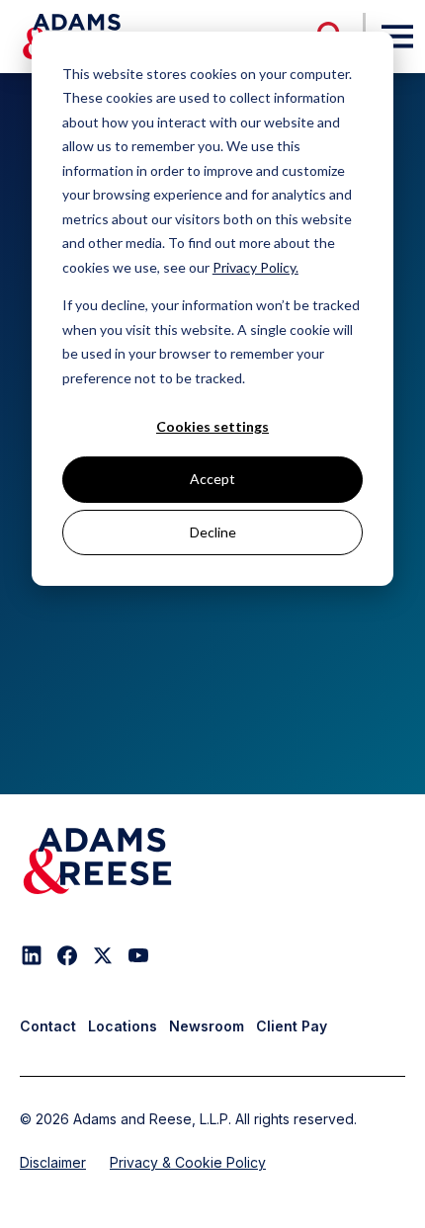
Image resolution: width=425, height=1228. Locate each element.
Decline (213, 532)
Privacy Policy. (255, 267)
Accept (212, 478)
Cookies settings (212, 426)
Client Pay (291, 1026)
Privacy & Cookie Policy (188, 1162)
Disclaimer (53, 1162)
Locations (122, 1026)
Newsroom (206, 1026)
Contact (48, 1026)
